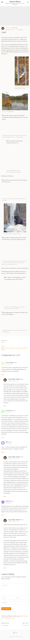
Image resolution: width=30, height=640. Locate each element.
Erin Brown (9, 410)
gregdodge (14, 27)
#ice (15, 348)
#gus (12, 348)
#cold (8, 348)
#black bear (4, 348)
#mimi (17, 348)
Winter (3, 342)
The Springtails (5, 625)
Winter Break (25, 625)
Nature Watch (15, 1)
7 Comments (19, 29)
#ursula (21, 348)
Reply (2, 374)
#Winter (3, 349)
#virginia (26, 348)
